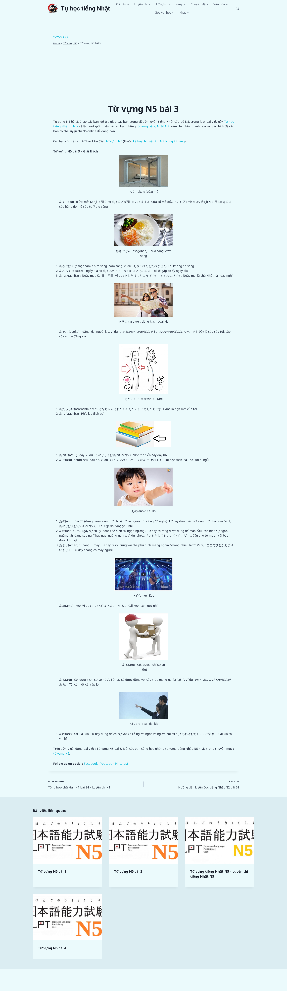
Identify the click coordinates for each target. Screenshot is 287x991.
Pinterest (121, 764)
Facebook (91, 764)
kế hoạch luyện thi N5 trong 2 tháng (159, 141)
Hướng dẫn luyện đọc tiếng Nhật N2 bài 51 (208, 784)
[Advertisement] (143, 74)
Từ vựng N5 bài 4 (52, 948)
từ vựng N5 (114, 141)
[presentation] (67, 840)
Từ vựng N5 (60, 37)
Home (56, 43)
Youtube (106, 764)
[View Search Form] (237, 8)
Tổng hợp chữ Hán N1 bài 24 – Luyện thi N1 (79, 784)
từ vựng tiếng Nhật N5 (153, 126)
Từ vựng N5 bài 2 (128, 871)
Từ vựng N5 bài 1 (52, 871)
